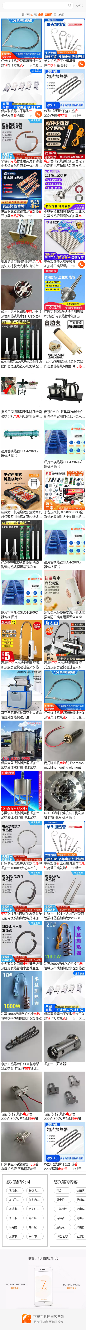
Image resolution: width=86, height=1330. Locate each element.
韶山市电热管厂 (18, 1218)
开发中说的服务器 (67, 1191)
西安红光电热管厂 (40, 1209)
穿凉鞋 (62, 1209)
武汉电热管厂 (17, 1191)
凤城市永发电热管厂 (21, 1236)
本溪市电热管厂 (18, 1209)
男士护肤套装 (64, 1200)
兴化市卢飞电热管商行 (42, 1236)
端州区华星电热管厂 (41, 1227)
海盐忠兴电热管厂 (40, 1200)
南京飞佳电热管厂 (19, 1200)
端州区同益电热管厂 (41, 1218)
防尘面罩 (62, 1236)
